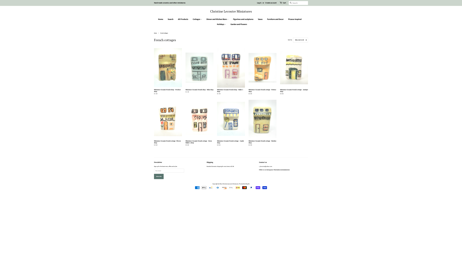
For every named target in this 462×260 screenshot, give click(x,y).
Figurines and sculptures (243, 19)
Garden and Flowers (239, 24)
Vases (260, 19)
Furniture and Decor (275, 19)
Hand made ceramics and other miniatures (169, 3)
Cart (284, 3)
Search (170, 19)
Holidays (221, 24)
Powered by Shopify (244, 184)
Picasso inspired (295, 19)
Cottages (197, 19)
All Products (183, 19)
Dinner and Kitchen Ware (216, 19)
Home (160, 19)
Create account (270, 3)
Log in (259, 3)
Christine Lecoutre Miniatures (231, 11)
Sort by (290, 40)
